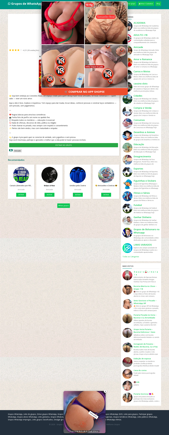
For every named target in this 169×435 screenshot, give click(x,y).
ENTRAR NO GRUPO (63, 145)
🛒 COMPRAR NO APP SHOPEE (84, 91)
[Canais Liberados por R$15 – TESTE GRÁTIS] (21, 175)
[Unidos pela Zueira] (78, 175)
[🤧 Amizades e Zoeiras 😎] (106, 175)
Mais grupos (64, 206)
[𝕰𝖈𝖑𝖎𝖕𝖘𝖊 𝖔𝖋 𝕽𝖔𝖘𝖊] (49, 175)
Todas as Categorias (130, 256)
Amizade (17, 151)
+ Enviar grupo (130, 4)
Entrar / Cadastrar (146, 4)
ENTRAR (21, 195)
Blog (158, 4)
